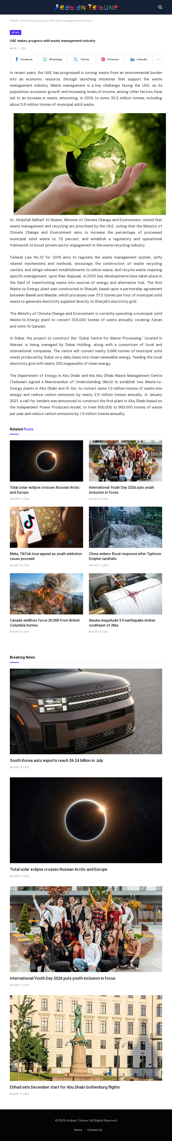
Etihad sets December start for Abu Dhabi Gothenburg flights (65, 1087)
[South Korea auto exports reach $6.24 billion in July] (86, 711)
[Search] (159, 7)
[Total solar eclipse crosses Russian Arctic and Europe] (46, 461)
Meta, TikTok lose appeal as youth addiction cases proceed (46, 556)
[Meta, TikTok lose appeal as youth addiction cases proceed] (46, 527)
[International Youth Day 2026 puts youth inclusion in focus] (125, 461)
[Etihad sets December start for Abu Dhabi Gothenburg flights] (86, 1038)
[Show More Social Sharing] (158, 59)
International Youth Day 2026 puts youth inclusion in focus (121, 490)
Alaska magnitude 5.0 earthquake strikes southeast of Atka (122, 622)
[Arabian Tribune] (86, 7)
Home (14, 20)
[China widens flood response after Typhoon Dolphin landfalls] (125, 527)
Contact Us (94, 1130)
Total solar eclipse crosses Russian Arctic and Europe (45, 490)
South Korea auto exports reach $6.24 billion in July (56, 760)
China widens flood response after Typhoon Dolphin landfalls (125, 556)
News (15, 32)
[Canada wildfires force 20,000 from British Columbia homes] (46, 593)
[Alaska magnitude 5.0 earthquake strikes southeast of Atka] (125, 593)
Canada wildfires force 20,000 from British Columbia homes (45, 622)
